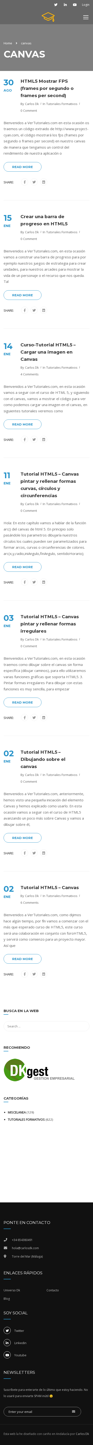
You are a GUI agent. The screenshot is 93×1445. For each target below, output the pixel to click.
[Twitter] (34, 182)
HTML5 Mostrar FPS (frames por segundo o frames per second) (47, 88)
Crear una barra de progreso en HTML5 (44, 220)
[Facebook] (25, 182)
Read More (22, 167)
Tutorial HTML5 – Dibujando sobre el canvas (43, 759)
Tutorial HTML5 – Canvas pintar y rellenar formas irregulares (50, 624)
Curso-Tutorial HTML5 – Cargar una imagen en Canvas (48, 352)
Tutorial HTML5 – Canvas (50, 887)
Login (85, 5)
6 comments (30, 902)
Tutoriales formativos (62, 104)
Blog (7, 1299)
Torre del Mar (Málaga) (27, 1256)
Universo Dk (12, 1290)
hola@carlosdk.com (25, 1248)
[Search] (83, 1012)
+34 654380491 (22, 1240)
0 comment (29, 110)
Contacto (52, 1290)
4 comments (30, 374)
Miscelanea (17, 1112)
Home (8, 43)
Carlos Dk (32, 104)
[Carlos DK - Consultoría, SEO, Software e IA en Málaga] (48, 18)
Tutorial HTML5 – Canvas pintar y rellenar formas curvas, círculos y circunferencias (50, 484)
